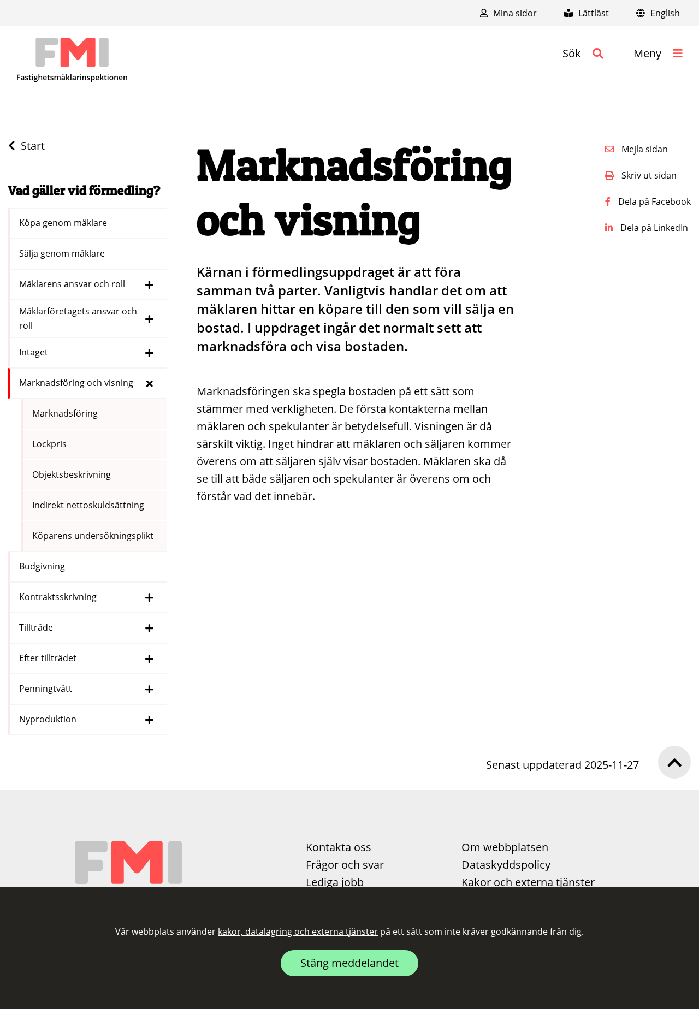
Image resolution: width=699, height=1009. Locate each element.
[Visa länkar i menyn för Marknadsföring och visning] (149, 383)
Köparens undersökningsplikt (94, 536)
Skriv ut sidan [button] (648, 175)
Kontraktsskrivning (59, 597)
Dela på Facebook (653, 201)
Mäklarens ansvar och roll (73, 284)
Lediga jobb (335, 882)
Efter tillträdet (49, 658)
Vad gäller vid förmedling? (84, 190)
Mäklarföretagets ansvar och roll (78, 318)
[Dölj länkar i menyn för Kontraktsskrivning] (149, 597)
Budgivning (43, 566)
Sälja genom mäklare (63, 253)
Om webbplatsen (504, 847)
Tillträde (37, 627)
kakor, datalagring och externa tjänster (298, 931)
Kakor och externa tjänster (528, 882)
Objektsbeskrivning (72, 474)
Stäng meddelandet (349, 962)
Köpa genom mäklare (64, 223)
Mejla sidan (643, 149)
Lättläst (592, 13)
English (664, 13)
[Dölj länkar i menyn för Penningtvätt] (149, 689)
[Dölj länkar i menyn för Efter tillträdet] (149, 658)
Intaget (34, 352)
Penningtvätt (46, 688)
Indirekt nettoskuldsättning (89, 505)
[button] (582, 53)
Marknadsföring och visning (77, 383)
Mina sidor (514, 13)
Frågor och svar (345, 864)
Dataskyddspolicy (505, 864)
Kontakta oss (338, 847)
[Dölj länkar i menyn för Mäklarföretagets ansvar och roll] (149, 318)
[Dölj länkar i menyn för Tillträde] (149, 628)
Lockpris (50, 444)
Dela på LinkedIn (653, 228)
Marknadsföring (66, 413)
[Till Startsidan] (72, 60)
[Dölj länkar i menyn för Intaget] (149, 352)
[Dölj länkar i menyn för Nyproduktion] (149, 719)
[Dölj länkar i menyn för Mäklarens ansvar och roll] (149, 284)
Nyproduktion (49, 719)
